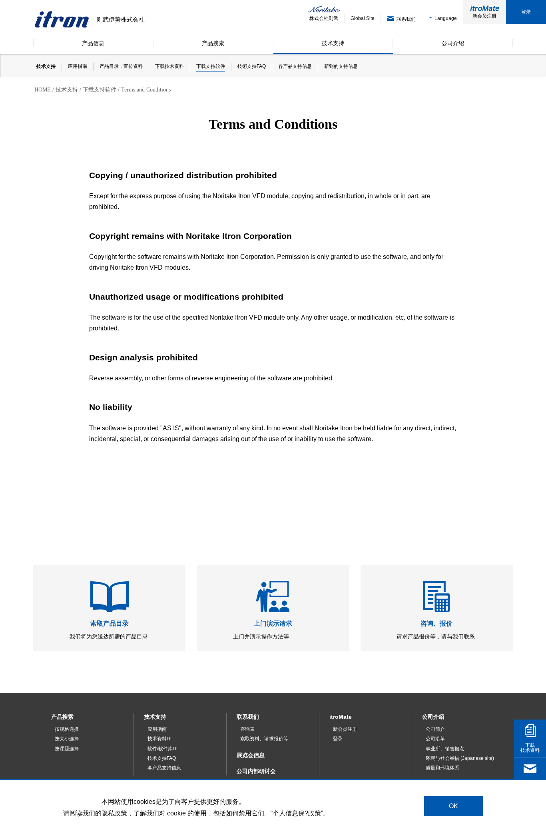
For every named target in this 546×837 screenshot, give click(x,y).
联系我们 (248, 717)
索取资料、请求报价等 (264, 739)
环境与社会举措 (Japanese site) (460, 758)
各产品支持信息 (164, 768)
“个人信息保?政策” (297, 812)
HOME (42, 90)
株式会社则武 (323, 18)
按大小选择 (67, 739)
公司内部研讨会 (256, 771)
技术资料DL (160, 739)
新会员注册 (484, 16)
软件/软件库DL (163, 749)
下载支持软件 (99, 90)
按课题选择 (67, 749)
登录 (526, 12)
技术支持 (67, 90)
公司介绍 (433, 717)
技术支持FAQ (161, 758)
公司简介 (435, 729)
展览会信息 (251, 755)
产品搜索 (62, 717)
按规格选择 (67, 729)
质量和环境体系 (442, 768)
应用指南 (157, 729)
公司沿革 (435, 739)
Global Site (363, 18)
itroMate (340, 717)
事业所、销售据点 (445, 749)
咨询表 (247, 729)
